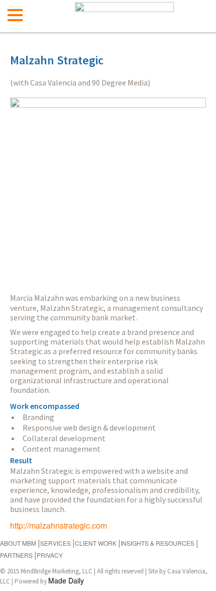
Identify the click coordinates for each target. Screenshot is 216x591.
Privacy (50, 555)
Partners (16, 555)
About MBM (18, 543)
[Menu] (15, 15)
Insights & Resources (157, 543)
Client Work (96, 543)
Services (55, 543)
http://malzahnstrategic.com (58, 525)
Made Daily (66, 580)
